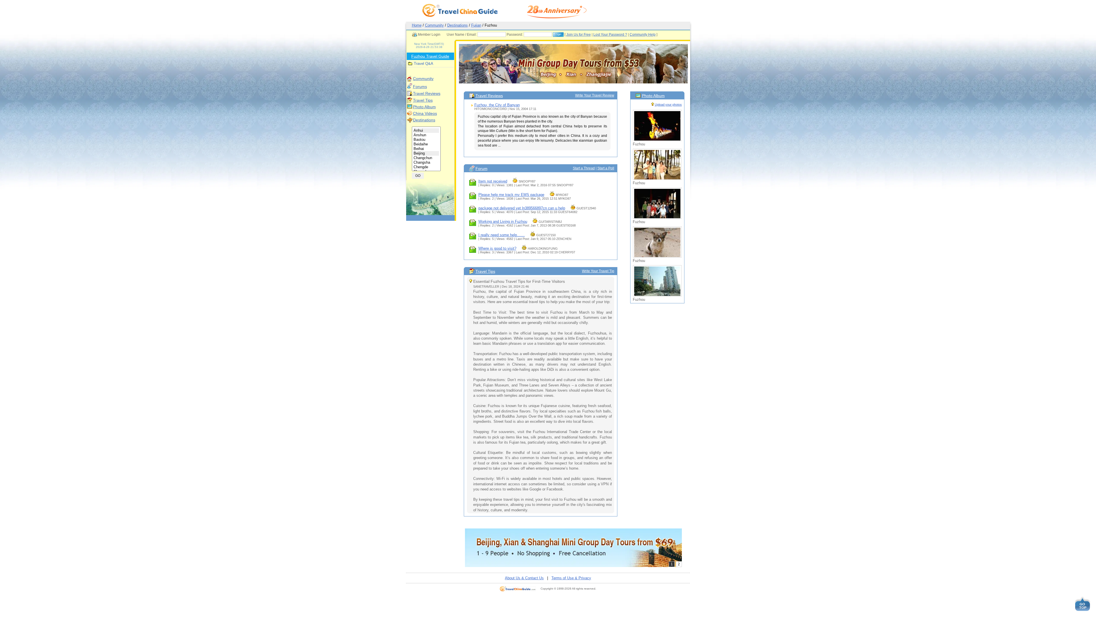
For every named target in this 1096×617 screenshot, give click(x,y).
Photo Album (424, 107)
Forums (420, 86)
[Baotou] (426, 139)
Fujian (476, 25)
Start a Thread (584, 168)
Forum (481, 168)
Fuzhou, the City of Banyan (497, 105)
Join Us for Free (578, 35)
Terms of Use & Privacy (571, 578)
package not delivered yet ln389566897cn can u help (521, 208)
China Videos (425, 113)
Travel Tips (423, 100)
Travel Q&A (423, 63)
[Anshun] (426, 135)
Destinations (457, 25)
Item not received (492, 181)
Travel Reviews (426, 93)
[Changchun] (426, 158)
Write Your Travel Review (594, 95)
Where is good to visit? (497, 248)
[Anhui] (426, 130)
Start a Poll (605, 168)
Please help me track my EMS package (511, 195)
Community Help (643, 35)
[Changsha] (426, 162)
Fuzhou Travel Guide (430, 56)
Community (434, 25)
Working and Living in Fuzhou (502, 221)
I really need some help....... (501, 235)
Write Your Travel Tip (598, 271)
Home (417, 25)
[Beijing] (426, 153)
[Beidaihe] (426, 144)
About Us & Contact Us (524, 578)
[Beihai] (426, 149)
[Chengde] (426, 167)
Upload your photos (668, 104)
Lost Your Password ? (610, 35)
